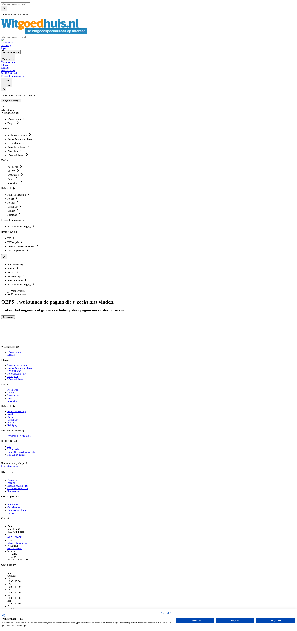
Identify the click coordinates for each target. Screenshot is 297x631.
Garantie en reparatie (17, 488)
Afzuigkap (12, 376)
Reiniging (12, 425)
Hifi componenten (16, 454)
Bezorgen (12, 480)
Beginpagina (7, 317)
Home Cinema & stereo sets (21, 452)
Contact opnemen (9, 466)
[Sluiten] (3, 89)
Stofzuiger (12, 419)
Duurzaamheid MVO (17, 510)
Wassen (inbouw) (15, 379)
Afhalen (11, 483)
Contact (11, 513)
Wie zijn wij (13, 504)
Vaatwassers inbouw (17, 365)
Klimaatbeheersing (16, 411)
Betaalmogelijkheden (17, 485)
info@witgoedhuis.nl (17, 543)
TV (9, 446)
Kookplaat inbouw (16, 373)
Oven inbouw (14, 371)
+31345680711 (14, 548)
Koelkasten (12, 389)
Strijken (11, 422)
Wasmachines (14, 352)
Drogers (11, 354)
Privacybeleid (166, 613)
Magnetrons (13, 401)
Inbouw (5, 65)
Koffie (10, 414)
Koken (10, 398)
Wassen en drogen (10, 62)
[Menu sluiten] (4, 8)
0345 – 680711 (14, 537)
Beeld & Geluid (9, 73)
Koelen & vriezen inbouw (20, 368)
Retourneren (13, 491)
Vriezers (11, 392)
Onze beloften (14, 507)
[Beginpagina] (44, 33)
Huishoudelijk (8, 70)
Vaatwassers (13, 395)
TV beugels (13, 449)
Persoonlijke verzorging (12, 76)
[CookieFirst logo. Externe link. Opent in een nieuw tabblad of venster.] (3, 615)
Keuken (5, 67)
